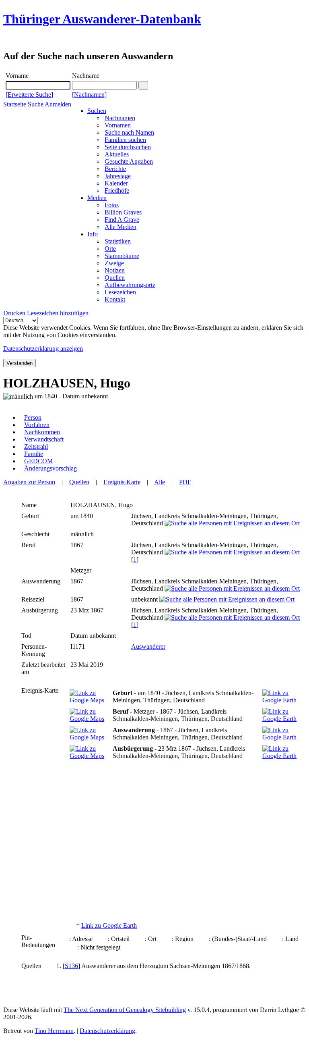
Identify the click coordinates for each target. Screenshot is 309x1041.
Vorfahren (36, 424)
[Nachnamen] (89, 94)
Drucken (14, 313)
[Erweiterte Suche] (29, 94)
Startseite (14, 104)
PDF (185, 482)
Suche (35, 104)
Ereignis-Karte (121, 482)
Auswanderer (148, 646)
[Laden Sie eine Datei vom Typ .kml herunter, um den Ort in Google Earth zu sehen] (281, 700)
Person (32, 417)
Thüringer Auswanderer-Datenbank (102, 19)
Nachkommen (42, 432)
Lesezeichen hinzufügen (58, 313)
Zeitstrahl (36, 446)
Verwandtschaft (44, 439)
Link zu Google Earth (109, 925)
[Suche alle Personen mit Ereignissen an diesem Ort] (232, 523)
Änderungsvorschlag (50, 468)
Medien (97, 197)
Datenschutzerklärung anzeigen (43, 348)
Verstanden (19, 363)
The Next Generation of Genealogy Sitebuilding (125, 1009)
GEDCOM (38, 461)
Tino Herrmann (54, 1030)
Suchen (96, 110)
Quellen (79, 482)
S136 (71, 965)
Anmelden (58, 104)
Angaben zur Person (29, 482)
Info (92, 234)
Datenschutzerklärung (107, 1030)
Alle (159, 482)
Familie (33, 453)
